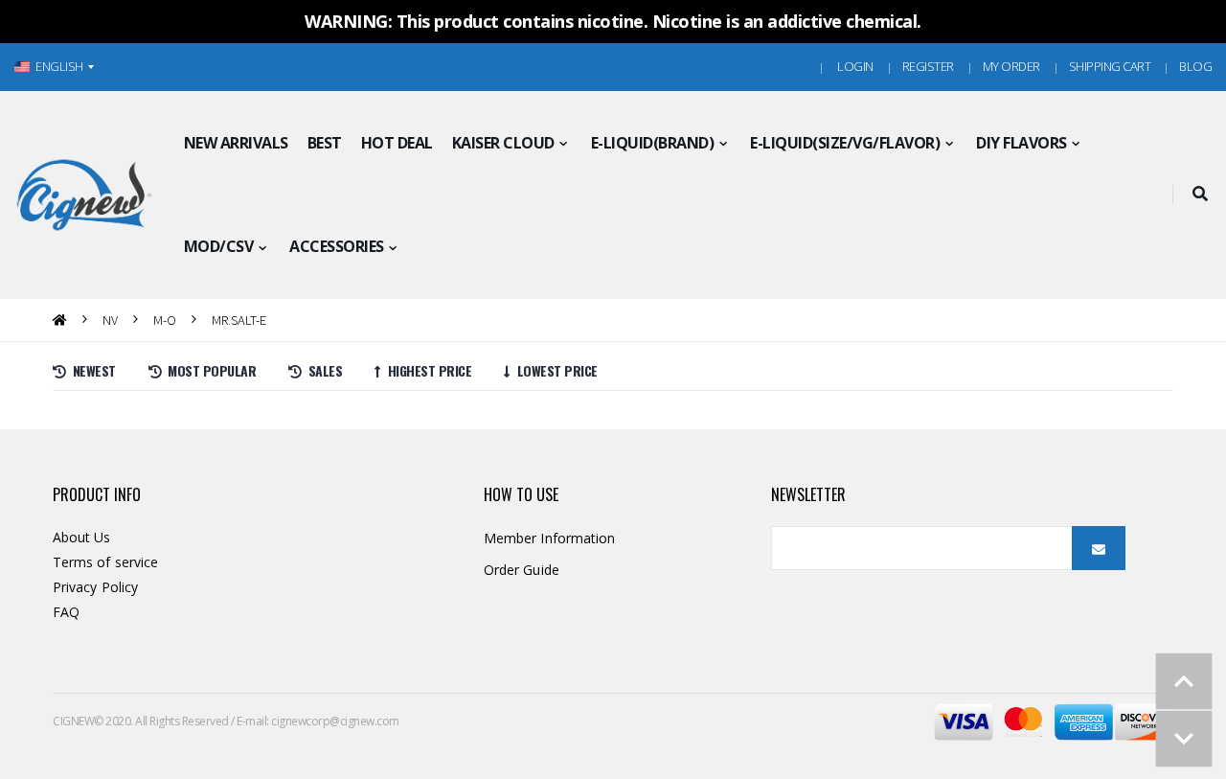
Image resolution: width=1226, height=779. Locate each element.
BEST (324, 142)
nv (110, 319)
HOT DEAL (397, 142)
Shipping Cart (1110, 66)
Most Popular (208, 370)
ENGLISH (59, 66)
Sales (322, 370)
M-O (164, 319)
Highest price (426, 370)
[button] (1200, 194)
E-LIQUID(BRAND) (653, 142)
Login (855, 66)
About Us (82, 537)
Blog (1195, 66)
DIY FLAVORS (1021, 142)
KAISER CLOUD (503, 142)
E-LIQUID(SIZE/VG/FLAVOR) (845, 142)
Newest (91, 370)
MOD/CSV (219, 246)
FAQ (66, 612)
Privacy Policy (95, 587)
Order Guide (521, 570)
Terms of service (105, 562)
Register (928, 66)
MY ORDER (1011, 66)
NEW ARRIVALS (236, 142)
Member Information (549, 538)
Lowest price (554, 370)
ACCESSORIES (336, 246)
